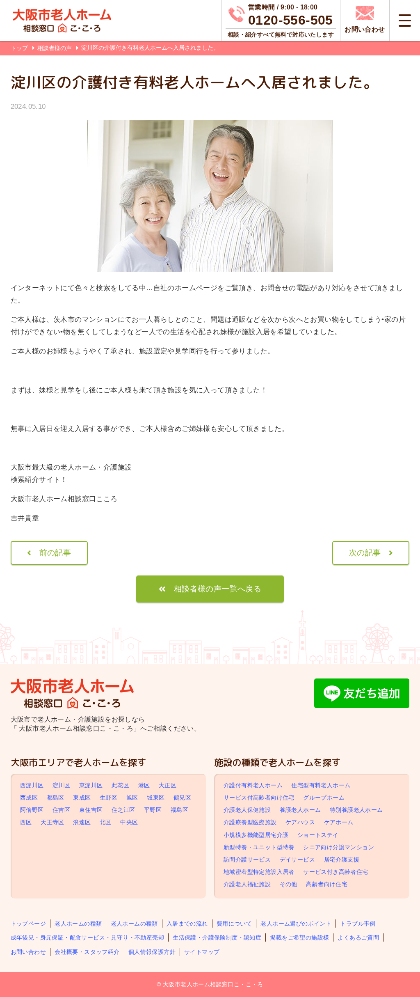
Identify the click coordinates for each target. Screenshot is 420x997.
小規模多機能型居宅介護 (256, 835)
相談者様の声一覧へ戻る (217, 588)
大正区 (167, 785)
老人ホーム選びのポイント (295, 923)
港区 (144, 785)
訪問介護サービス (247, 859)
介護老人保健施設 (247, 810)
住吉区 (61, 810)
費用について (234, 923)
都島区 (55, 797)
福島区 (179, 810)
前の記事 (55, 552)
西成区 (29, 797)
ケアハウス (300, 822)
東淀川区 (91, 785)
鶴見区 (182, 797)
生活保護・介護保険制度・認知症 (217, 937)
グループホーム (324, 797)
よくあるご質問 (358, 937)
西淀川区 (32, 785)
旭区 (132, 797)
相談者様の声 (55, 48)
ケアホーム (339, 822)
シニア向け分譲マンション (338, 847)
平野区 (153, 810)
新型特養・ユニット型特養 (259, 847)
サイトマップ (201, 952)
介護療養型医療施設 (250, 822)
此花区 (120, 785)
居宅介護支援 (341, 859)
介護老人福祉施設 (247, 884)
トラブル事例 (357, 923)
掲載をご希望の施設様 (299, 937)
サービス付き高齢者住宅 (335, 872)
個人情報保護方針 (152, 952)
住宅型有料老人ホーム (320, 785)
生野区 (108, 797)
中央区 (129, 822)
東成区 (82, 797)
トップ (19, 48)
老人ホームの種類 (78, 923)
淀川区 (61, 785)
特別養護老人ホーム (356, 810)
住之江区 (123, 810)
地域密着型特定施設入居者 (259, 872)
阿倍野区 (32, 810)
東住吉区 (91, 810)
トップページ (28, 923)
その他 (288, 884)
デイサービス (297, 859)
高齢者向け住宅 (326, 884)
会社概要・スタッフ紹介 (87, 952)
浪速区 (82, 822)
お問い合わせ (28, 952)
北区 (106, 822)
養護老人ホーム (300, 810)
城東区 (155, 797)
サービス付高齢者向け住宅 (259, 797)
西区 (26, 822)
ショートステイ (318, 835)
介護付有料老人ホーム (253, 785)
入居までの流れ (187, 923)
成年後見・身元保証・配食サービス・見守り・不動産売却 (87, 937)
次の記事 (365, 552)
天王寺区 (52, 822)
